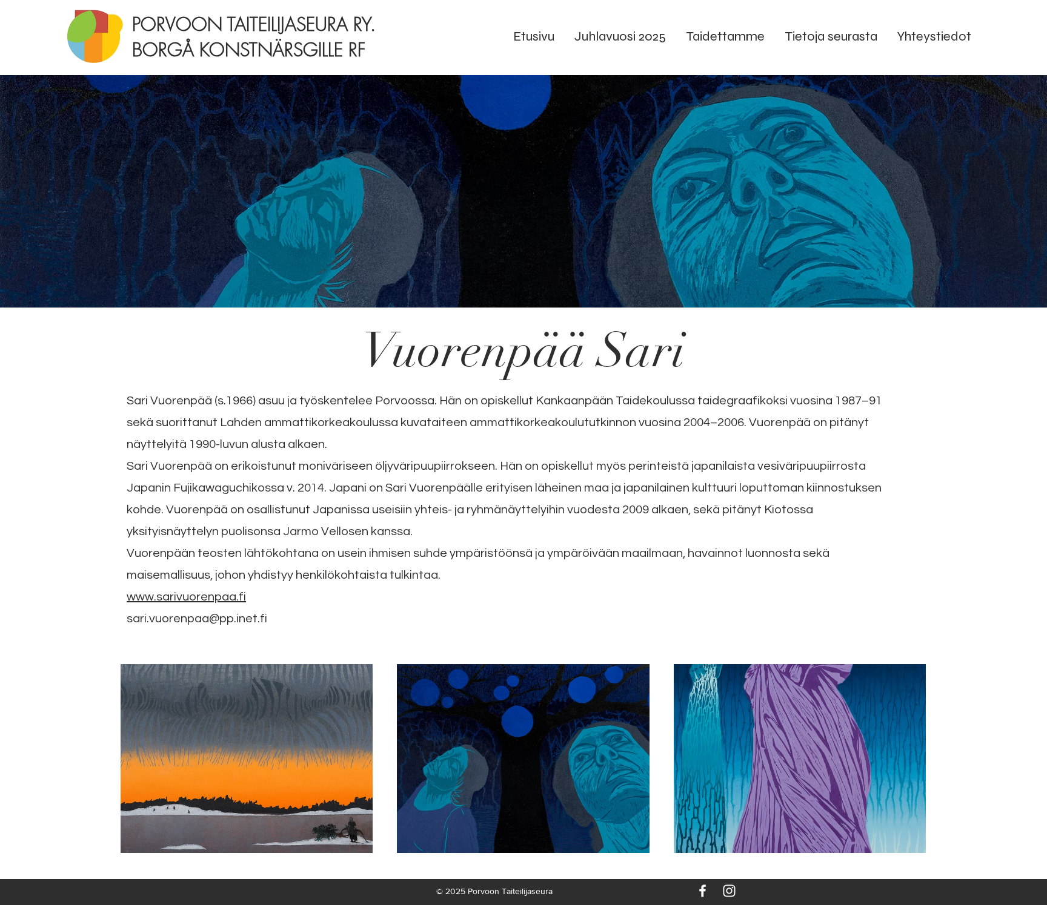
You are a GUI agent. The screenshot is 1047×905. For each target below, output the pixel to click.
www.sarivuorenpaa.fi (186, 597)
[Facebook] (702, 891)
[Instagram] (729, 891)
